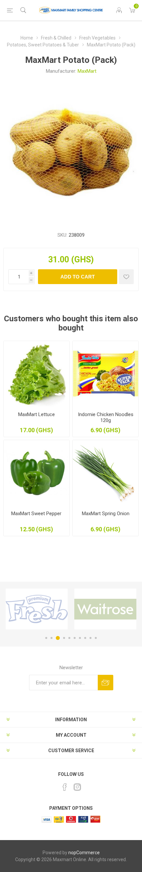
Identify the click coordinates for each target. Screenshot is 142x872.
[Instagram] (77, 787)
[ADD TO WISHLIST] (126, 276)
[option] (36, 609)
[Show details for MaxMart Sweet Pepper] (36, 473)
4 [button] (64, 638)
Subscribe (105, 682)
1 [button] (46, 638)
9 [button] (90, 638)
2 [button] (52, 638)
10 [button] (96, 638)
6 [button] (75, 638)
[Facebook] (64, 787)
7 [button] (80, 638)
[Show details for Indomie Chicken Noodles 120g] (105, 374)
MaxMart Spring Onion (105, 513)
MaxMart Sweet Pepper (36, 513)
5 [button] (69, 638)
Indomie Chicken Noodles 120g (105, 417)
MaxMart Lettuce (36, 414)
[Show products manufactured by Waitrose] (105, 609)
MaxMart (87, 71)
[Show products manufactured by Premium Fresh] (37, 609)
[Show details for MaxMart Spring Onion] (105, 473)
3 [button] (58, 638)
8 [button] (85, 638)
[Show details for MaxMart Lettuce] (36, 374)
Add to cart (77, 276)
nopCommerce (84, 852)
